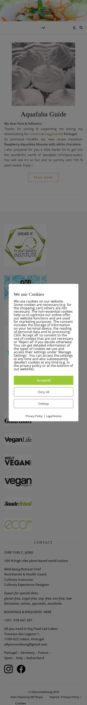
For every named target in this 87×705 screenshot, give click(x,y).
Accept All (43, 380)
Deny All (43, 392)
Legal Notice (53, 416)
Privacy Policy (34, 416)
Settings (43, 403)
